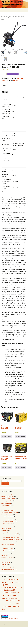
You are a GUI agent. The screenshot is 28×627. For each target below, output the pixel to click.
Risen (17, 601)
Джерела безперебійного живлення (9, 512)
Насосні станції (4, 555)
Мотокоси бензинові (6, 553)
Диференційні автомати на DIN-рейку (11, 539)
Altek (12, 579)
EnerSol (16, 587)
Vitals (16, 603)
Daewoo (17, 582)
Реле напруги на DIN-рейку (9, 541)
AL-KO (8, 579)
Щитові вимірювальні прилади (8, 569)
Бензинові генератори (8, 519)
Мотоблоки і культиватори (11, 16)
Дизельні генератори (8, 523)
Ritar (19, 601)
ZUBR (8, 606)
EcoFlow (3, 587)
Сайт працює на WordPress (7, 624)
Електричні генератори (6, 514)
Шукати (5, 483)
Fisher (2, 590)
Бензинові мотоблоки (8, 548)
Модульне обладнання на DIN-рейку (9, 533)
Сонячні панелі (4, 564)
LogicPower (5, 598)
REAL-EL (13, 601)
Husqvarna (5, 593)
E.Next (18, 585)
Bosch (7, 582)
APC (18, 579)
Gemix (6, 590)
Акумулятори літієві (6, 503)
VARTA (12, 604)
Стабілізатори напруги (6, 567)
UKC (10, 604)
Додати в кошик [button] (6, 436)
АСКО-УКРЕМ (14, 606)
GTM (14, 590)
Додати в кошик (12, 74)
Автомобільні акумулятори (7, 496)
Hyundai (13, 592)
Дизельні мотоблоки (8, 550)
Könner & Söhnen (8, 595)
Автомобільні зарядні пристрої (8, 498)
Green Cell (11, 590)
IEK (18, 593)
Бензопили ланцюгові (6, 508)
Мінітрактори (4, 530)
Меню (3, 10)
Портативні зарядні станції (7, 557)
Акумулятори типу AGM (6, 505)
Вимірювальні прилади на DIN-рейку (11, 537)
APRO (3, 582)
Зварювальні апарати (6, 528)
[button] (24, 24)
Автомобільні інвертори (7, 494)
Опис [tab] (4, 85)
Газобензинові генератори (9, 521)
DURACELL (15, 585)
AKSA (5, 579)
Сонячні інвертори (5, 562)
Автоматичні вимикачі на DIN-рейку (11, 535)
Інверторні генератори (8, 516)
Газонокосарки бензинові (7, 510)
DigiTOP (4, 585)
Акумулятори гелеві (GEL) (7, 501)
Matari (12, 599)
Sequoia (2, 604)
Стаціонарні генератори (8, 526)
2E (2, 579)
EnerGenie (9, 587)
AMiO (15, 579)
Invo (20, 593)
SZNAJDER (6, 604)
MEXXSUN (8, 601)
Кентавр (15, 80)
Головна (3, 16)
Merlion (3, 601)
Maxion (17, 598)
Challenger (11, 582)
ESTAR (20, 587)
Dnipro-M (10, 585)
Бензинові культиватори (8, 546)
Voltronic (4, 606)
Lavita (18, 596)
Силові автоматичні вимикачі (8, 560)
